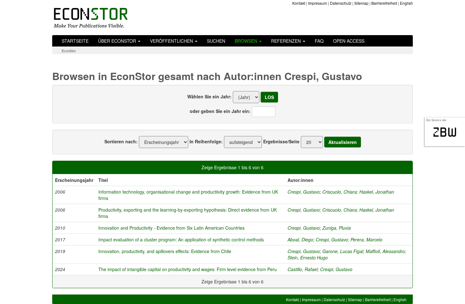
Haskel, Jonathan (376, 192)
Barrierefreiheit (384, 3)
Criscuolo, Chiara (339, 192)
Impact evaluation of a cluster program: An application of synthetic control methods (181, 239)
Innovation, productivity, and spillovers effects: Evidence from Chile (164, 251)
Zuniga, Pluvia (336, 228)
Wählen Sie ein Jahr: (209, 96)
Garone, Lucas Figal (342, 251)
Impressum (317, 3)
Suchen (216, 41)
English (406, 3)
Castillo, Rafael (303, 269)
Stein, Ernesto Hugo (308, 257)
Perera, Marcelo (366, 239)
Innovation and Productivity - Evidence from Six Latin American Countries (171, 228)
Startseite (75, 41)
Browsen (246, 41)
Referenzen (286, 41)
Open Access (348, 41)
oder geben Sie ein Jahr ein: (220, 111)
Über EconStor (117, 41)
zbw (445, 132)
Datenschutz (340, 3)
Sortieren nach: (121, 141)
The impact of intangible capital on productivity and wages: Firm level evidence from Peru (187, 269)
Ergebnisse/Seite (281, 141)
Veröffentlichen (172, 41)
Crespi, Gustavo (304, 192)
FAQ (319, 41)
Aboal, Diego (300, 239)
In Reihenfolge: (206, 141)
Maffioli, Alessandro (385, 251)
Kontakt (298, 3)
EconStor (69, 50)
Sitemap (361, 3)
